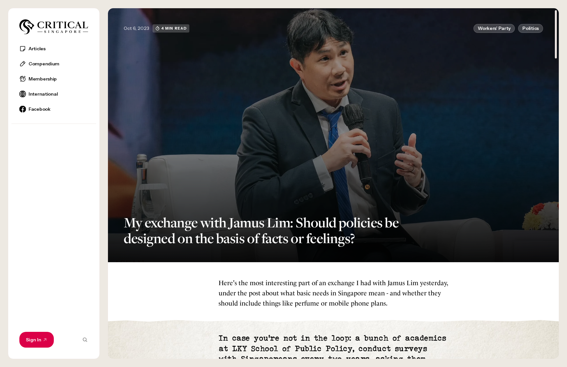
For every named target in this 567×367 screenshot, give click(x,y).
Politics (530, 28)
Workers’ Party (494, 28)
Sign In (33, 340)
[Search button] (85, 339)
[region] (53, 199)
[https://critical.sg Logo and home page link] (53, 26)
